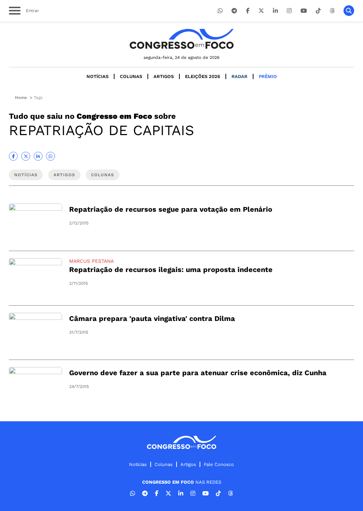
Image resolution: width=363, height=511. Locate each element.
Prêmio (268, 76)
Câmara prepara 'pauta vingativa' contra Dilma (152, 318)
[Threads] (332, 10)
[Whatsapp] (220, 10)
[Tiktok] (318, 10)
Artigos (163, 76)
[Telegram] (234, 10)
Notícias (97, 76)
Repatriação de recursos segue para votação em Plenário (170, 209)
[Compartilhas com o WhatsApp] (50, 156)
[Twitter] (261, 10)
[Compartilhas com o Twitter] (25, 156)
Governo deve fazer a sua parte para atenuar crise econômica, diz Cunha (197, 372)
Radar (239, 76)
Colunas (131, 76)
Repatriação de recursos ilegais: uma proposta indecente (171, 269)
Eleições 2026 (202, 76)
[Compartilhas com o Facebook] (13, 156)
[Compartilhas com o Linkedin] (38, 156)
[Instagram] (289, 10)
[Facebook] (248, 10)
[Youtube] (304, 10)
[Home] (181, 38)
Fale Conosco (219, 464)
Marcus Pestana (91, 261)
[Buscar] (349, 10)
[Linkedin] (275, 10)
